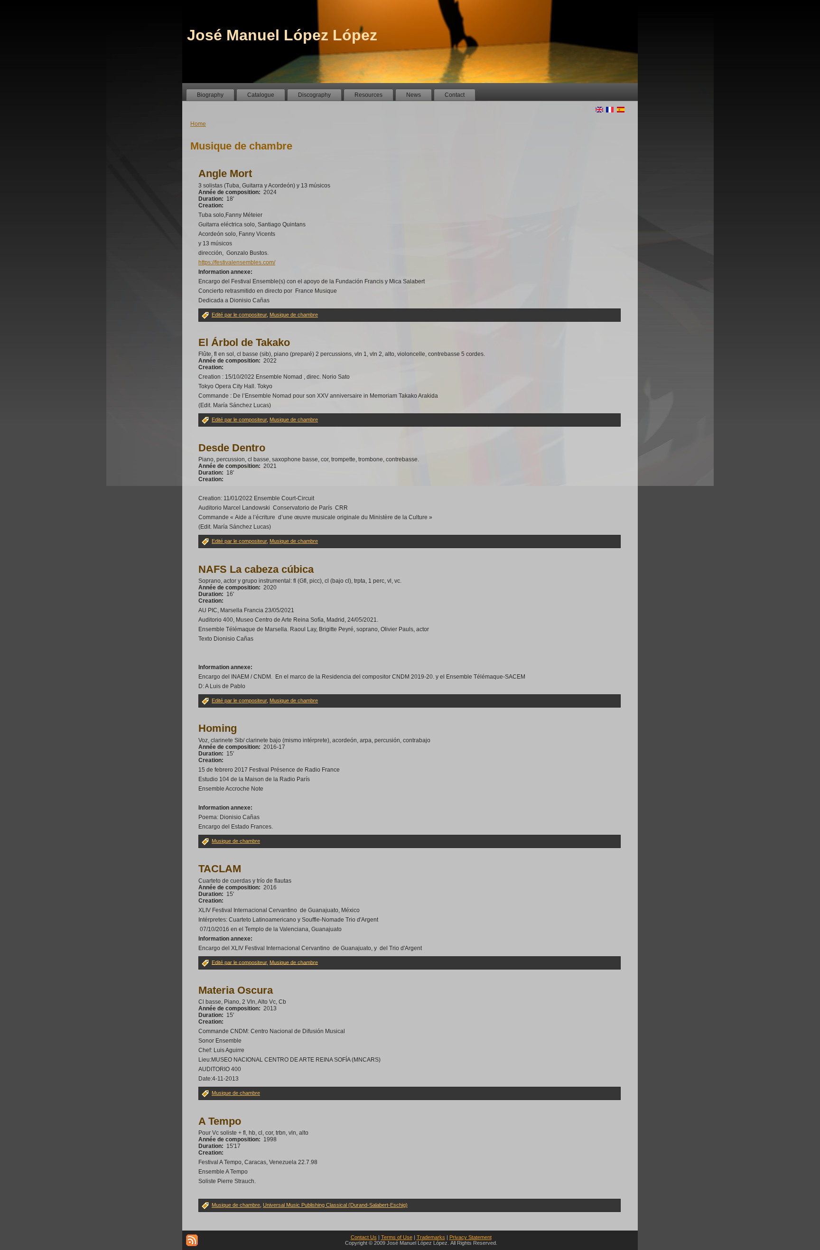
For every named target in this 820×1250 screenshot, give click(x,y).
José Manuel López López (282, 35)
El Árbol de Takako (244, 342)
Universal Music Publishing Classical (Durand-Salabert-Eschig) (335, 1205)
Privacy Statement (470, 1237)
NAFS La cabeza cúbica (256, 569)
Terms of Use (396, 1237)
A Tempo (219, 1121)
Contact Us (364, 1237)
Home (198, 124)
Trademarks (431, 1237)
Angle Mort (225, 173)
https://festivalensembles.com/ (236, 262)
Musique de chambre (294, 314)
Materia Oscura (235, 990)
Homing (217, 728)
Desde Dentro (231, 448)
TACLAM (219, 869)
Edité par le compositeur (239, 314)
